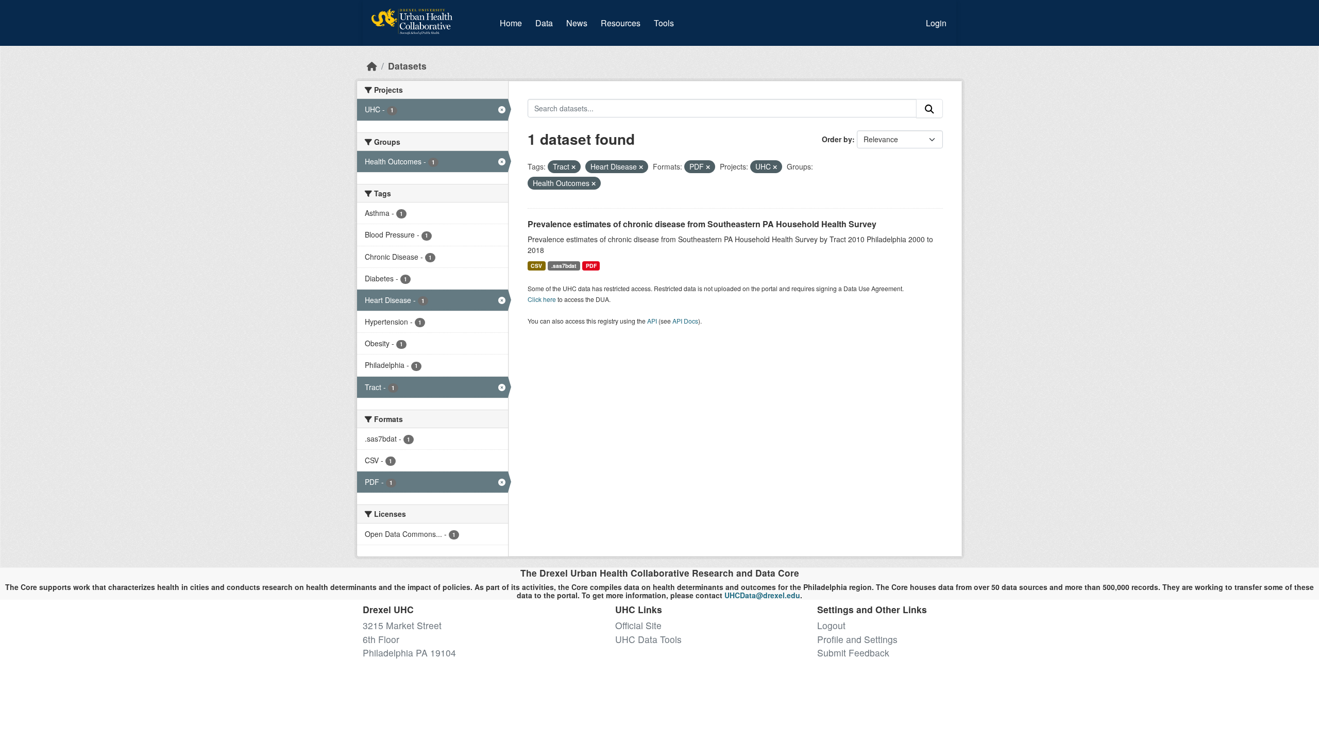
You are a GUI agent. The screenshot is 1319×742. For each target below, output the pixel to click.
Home (511, 23)
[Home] (372, 65)
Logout (831, 625)
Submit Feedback (853, 652)
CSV (536, 265)
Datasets (407, 65)
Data (546, 22)
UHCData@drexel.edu (762, 595)
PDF (591, 265)
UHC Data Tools (648, 639)
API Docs (685, 320)
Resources (620, 23)
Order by (837, 139)
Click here (542, 299)
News (576, 23)
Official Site (638, 625)
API (652, 320)
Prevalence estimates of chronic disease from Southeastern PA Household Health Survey (702, 224)
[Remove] (573, 167)
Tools (664, 23)
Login (936, 23)
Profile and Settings (857, 639)
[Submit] (929, 108)
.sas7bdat (564, 265)
